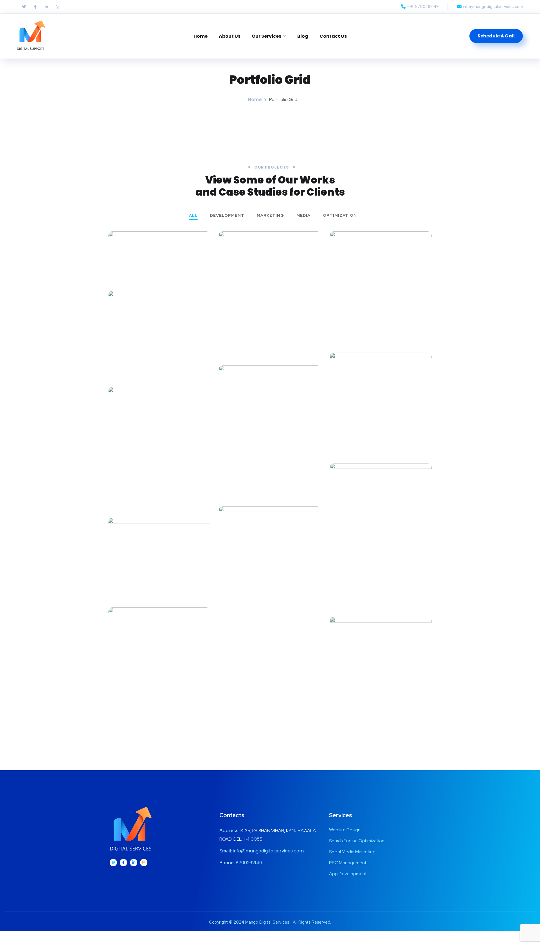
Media (303, 215)
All (193, 215)
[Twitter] (24, 7)
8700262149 (249, 862)
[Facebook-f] (35, 7)
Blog (302, 36)
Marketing (270, 215)
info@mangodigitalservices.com (268, 851)
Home (201, 36)
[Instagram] (58, 7)
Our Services (266, 36)
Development (227, 215)
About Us (229, 36)
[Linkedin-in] (46, 7)
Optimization (340, 215)
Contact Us (333, 36)
